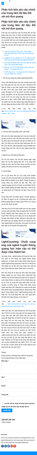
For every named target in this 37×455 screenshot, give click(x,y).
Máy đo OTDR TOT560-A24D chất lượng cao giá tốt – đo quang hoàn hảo (19, 68)
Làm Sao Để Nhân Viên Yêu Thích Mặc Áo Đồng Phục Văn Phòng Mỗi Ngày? (20, 63)
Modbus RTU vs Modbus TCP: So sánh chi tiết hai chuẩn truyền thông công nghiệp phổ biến (19, 59)
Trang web (4, 394)
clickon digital (6, 422)
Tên (3, 377)
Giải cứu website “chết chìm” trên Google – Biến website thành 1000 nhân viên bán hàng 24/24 (19, 53)
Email (3, 386)
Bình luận (5, 361)
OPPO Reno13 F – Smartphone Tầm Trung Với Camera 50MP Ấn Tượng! (19, 73)
